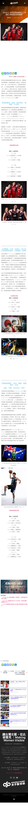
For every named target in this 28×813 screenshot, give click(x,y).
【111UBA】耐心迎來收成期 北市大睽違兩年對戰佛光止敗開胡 (17, 706)
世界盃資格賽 (5, 661)
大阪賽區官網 (14, 296)
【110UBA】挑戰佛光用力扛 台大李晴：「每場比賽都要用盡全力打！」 (14, 601)
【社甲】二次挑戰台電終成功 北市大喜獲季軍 (18, 690)
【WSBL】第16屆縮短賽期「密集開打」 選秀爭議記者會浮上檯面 (14, 598)
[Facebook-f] (11, 778)
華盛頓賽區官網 (14, 145)
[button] (3, 3)
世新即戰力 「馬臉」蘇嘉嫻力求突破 (17, 681)
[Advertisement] (14, 56)
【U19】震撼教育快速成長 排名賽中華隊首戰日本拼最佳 (14, 605)
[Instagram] (14, 778)
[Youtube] (17, 778)
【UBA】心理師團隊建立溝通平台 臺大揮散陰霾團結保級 (18, 698)
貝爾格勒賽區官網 (14, 510)
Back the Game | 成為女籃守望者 (14, 773)
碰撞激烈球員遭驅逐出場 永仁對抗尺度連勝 (18, 721)
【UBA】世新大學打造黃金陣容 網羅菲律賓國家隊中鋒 (18, 714)
